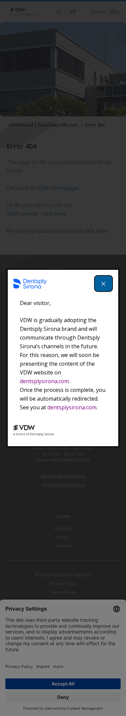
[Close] (103, 283)
